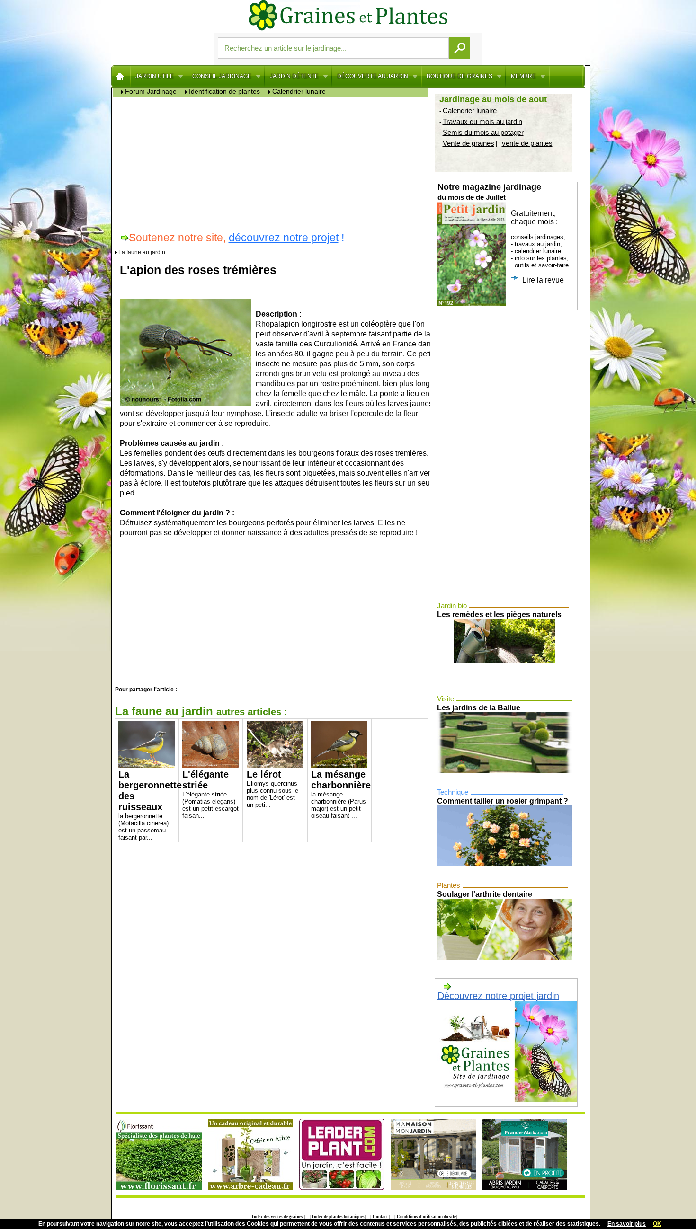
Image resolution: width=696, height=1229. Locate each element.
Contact (380, 1216)
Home (121, 76)
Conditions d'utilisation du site (426, 1216)
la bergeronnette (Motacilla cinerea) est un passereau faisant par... (146, 804)
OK (657, 1223)
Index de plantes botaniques (338, 1216)
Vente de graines (468, 143)
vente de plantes (527, 143)
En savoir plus (626, 1223)
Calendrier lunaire (470, 110)
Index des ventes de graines (277, 1216)
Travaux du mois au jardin (482, 121)
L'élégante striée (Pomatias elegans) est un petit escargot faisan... (210, 794)
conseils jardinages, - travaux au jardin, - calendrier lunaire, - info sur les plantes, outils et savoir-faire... (505, 233)
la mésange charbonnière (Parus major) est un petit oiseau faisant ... (339, 794)
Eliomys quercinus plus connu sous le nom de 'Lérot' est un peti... (272, 788)
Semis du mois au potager (483, 132)
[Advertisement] (272, 163)
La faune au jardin (141, 252)
